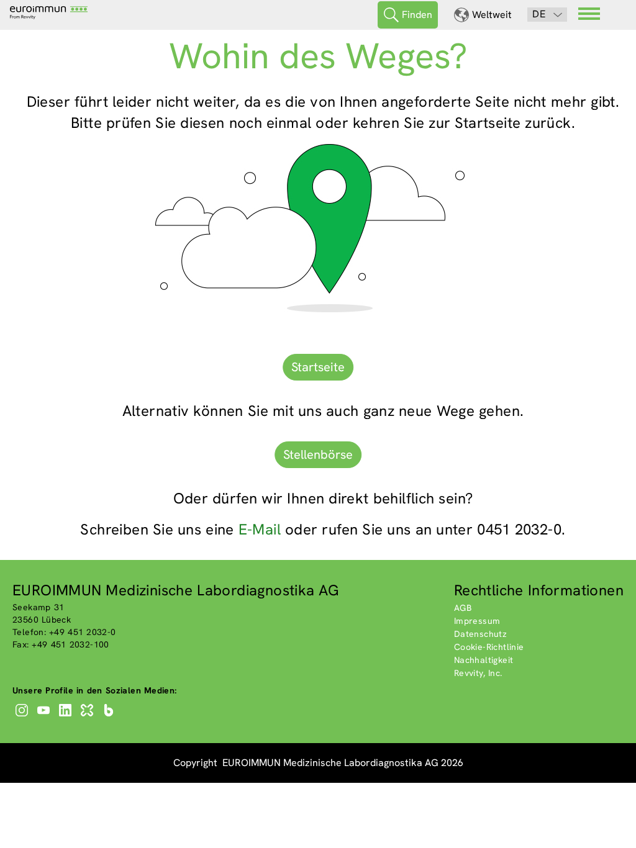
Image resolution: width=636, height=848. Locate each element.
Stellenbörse (318, 454)
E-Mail (259, 529)
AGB (462, 607)
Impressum (477, 620)
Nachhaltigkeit (484, 659)
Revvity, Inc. (478, 673)
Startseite (318, 367)
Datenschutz (480, 633)
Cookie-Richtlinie (489, 646)
